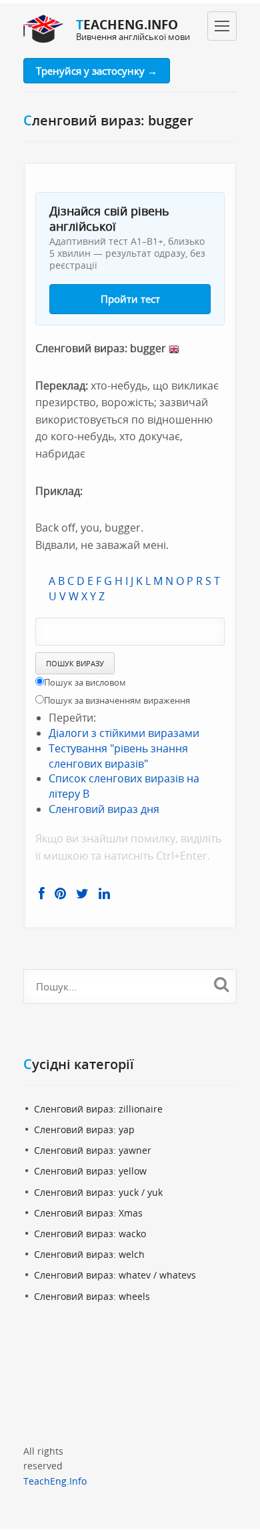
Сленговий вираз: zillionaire (98, 1108)
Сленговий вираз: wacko (90, 1233)
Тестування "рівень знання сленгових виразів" (118, 756)
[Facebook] (42, 893)
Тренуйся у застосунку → (96, 70)
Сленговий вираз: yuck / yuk (98, 1192)
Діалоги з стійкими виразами (124, 733)
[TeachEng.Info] (43, 30)
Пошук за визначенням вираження (117, 700)
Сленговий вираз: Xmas (88, 1213)
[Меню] (222, 26)
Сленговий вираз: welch (89, 1254)
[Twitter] (82, 893)
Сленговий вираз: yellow (90, 1171)
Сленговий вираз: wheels (92, 1296)
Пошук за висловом (85, 682)
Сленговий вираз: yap (84, 1129)
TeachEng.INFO (127, 24)
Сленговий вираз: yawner (92, 1150)
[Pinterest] (60, 893)
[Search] (221, 984)
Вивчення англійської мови (133, 36)
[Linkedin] (104, 893)
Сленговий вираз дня (104, 809)
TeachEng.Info (55, 1481)
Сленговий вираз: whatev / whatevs (115, 1275)
